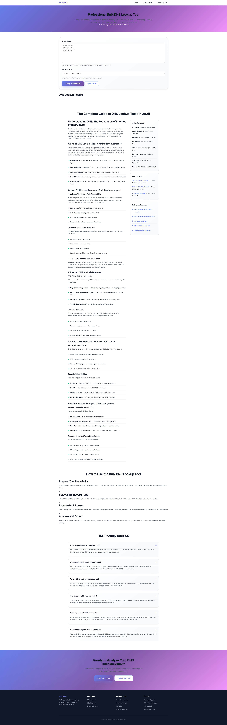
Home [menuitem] (136, 3)
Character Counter (122, 700)
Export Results (92, 84)
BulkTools (63, 2)
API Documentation (150, 703)
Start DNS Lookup (103, 678)
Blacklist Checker (93, 706)
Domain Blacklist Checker (140, 187)
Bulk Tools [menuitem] (147, 3)
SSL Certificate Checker (140, 180)
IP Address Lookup (138, 193)
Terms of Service (149, 709)
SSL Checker (91, 703)
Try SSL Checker (123, 678)
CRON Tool (119, 706)
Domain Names (67, 41)
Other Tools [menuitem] (161, 3)
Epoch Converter (121, 703)
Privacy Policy (148, 706)
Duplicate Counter (122, 709)
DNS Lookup (91, 700)
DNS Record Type (67, 69)
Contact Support (149, 700)
